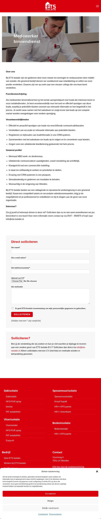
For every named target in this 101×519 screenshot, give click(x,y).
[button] (97, 471)
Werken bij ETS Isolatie (15, 463)
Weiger (50, 501)
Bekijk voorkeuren (50, 508)
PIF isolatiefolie (13, 412)
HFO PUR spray (13, 401)
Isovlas (9, 407)
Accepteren (50, 493)
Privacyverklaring (55, 514)
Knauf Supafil (60, 401)
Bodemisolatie (61, 429)
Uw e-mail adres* (18, 258)
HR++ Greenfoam (62, 412)
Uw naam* (15, 247)
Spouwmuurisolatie (63, 396)
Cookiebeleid (43, 514)
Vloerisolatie (12, 425)
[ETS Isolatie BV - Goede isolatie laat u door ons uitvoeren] (50, 6)
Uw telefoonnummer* (20, 268)
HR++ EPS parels (62, 407)
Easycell (10, 440)
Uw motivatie (17, 287)
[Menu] (97, 6)
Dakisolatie (11, 396)
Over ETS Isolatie (12, 458)
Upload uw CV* (17, 278)
